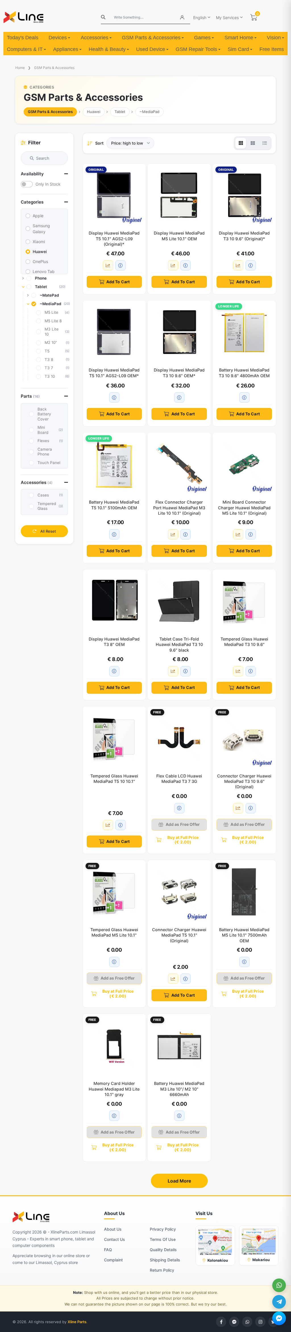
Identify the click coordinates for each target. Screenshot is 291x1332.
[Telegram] (279, 1302)
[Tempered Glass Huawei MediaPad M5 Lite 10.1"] (114, 891)
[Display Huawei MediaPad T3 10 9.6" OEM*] (179, 332)
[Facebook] (221, 1322)
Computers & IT (25, 49)
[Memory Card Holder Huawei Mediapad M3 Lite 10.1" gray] (114, 1045)
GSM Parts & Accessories (151, 37)
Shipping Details (165, 1259)
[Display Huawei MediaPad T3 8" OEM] (114, 601)
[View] (240, 143)
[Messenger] (279, 1318)
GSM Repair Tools (196, 49)
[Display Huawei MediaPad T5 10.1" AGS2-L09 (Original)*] (114, 195)
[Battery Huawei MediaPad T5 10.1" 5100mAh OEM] (114, 464)
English (199, 17)
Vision (274, 37)
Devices (58, 37)
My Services (227, 17)
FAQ (108, 1249)
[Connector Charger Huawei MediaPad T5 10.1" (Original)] (179, 891)
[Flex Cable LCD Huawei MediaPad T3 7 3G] (179, 738)
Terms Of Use (163, 1239)
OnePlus (40, 261)
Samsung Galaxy (41, 228)
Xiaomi (39, 241)
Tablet (120, 111)
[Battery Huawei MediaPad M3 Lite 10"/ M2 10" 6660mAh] (179, 1045)
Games (202, 37)
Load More (179, 1181)
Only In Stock (48, 184)
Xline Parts (77, 1321)
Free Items (271, 49)
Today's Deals (22, 37)
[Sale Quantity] (108, 265)
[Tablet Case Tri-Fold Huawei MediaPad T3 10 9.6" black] (179, 601)
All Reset (47, 531)
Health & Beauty (107, 49)
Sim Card (238, 49)
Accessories (94, 37)
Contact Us (114, 1239)
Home (20, 67)
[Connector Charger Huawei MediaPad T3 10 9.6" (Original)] (244, 738)
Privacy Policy (163, 1229)
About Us (113, 1229)
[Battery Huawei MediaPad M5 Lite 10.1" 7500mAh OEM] (244, 891)
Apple (38, 215)
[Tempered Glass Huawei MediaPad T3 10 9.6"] (244, 601)
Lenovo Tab (44, 271)
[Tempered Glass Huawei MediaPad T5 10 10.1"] (114, 738)
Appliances (65, 49)
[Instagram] (260, 1322)
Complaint (113, 1259)
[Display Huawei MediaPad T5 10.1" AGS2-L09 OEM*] (114, 332)
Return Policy (162, 1270)
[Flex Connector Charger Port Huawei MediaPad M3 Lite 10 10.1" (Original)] (179, 464)
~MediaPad (149, 111)
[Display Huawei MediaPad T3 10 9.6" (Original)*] (244, 195)
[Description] (120, 265)
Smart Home (239, 37)
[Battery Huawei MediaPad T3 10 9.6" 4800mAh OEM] (244, 332)
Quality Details (163, 1249)
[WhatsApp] (279, 1285)
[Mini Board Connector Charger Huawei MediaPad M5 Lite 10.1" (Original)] (244, 464)
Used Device (150, 49)
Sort (99, 143)
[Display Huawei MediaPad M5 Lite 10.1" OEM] (179, 195)
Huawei (93, 111)
